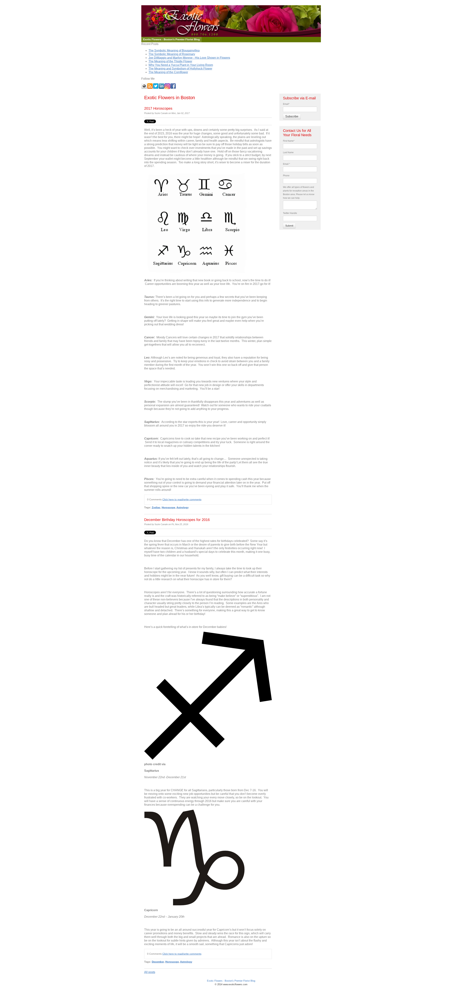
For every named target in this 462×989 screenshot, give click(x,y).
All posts (149, 972)
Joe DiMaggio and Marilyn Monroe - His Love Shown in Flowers (189, 57)
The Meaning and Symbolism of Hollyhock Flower (180, 68)
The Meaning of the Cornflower (168, 72)
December (158, 961)
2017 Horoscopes (158, 108)
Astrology (182, 507)
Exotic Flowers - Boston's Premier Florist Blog (231, 980)
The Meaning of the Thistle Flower (170, 61)
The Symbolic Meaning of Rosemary (172, 54)
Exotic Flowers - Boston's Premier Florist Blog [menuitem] (171, 39)
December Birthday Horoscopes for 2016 (177, 520)
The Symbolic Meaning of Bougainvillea (174, 50)
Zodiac (156, 507)
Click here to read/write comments (181, 499)
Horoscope (168, 507)
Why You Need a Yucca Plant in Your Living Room (181, 64)
